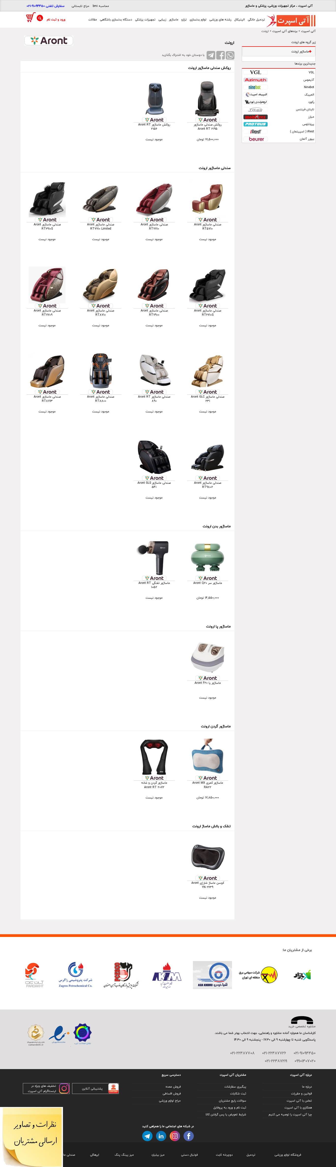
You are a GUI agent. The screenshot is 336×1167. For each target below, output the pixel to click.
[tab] (278, 51)
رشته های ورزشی (220, 19)
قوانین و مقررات (301, 1093)
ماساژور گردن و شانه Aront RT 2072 (154, 785)
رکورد (311, 102)
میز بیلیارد (158, 1154)
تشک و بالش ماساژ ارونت (211, 826)
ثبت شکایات (238, 1093)
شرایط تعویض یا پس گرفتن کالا (226, 1114)
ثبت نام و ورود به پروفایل (229, 1107)
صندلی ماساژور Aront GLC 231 (207, 399)
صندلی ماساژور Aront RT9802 (207, 485)
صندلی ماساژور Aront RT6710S (207, 312)
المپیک (309, 94)
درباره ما (307, 1086)
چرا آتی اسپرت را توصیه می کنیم (290, 1114)
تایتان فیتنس (305, 109)
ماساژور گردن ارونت (216, 726)
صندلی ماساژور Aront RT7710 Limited (100, 226)
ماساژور (173, 19)
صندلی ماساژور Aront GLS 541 (154, 485)
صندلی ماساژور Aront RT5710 (207, 226)
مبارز (311, 116)
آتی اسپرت (308, 31)
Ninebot (309, 87)
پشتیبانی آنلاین (92, 1088)
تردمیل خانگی (256, 19)
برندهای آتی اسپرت (284, 31)
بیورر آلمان (307, 138)
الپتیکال (239, 19)
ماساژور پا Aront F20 (208, 682)
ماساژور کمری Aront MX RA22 (207, 785)
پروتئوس (308, 124)
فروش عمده (173, 1086)
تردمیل (250, 1154)
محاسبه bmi (101, 6)
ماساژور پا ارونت (218, 626)
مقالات (92, 19)
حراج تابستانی (80, 6)
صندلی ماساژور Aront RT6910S (47, 226)
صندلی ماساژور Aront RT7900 (154, 312)
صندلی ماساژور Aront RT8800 (100, 399)
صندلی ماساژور (65, 1154)
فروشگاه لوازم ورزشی (288, 1154)
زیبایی (162, 19)
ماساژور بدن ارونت (217, 526)
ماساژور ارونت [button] (300, 51)
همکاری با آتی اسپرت (298, 1107)
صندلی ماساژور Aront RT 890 (154, 399)
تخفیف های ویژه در (43, 1086)
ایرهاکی (94, 1154)
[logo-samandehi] (35, 1035)
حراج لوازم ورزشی (170, 1100)
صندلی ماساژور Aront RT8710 (100, 312)
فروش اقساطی (172, 1093)
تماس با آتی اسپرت (299, 1100)
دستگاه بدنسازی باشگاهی (116, 19)
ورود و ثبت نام (56, 19)
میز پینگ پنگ (124, 1154)
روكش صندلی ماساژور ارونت (209, 68)
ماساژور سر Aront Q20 (207, 583)
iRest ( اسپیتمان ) (302, 131)
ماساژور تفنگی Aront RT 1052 (154, 585)
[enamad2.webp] (59, 1035)
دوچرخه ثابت (224, 1154)
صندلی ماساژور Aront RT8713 (47, 399)
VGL (311, 72)
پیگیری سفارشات (235, 1086)
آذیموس (309, 79)
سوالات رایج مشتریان (232, 1100)
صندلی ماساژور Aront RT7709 (47, 312)
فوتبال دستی (189, 1154)
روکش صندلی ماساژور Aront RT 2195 (207, 126)
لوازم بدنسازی (198, 19)
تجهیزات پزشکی (145, 19)
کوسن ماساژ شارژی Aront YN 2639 (207, 885)
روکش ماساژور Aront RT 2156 (154, 126)
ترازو (184, 19)
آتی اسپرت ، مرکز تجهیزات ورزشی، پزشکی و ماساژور (279, 5)
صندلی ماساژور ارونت (215, 168)
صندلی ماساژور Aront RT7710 (154, 226)
